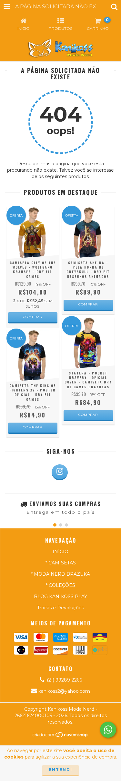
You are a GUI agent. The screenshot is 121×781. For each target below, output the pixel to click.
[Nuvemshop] (60, 736)
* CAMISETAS (60, 563)
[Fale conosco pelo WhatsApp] (108, 730)
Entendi (60, 769)
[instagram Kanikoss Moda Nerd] (60, 472)
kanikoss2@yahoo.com (64, 691)
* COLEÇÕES (60, 585)
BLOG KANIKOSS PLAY (60, 596)
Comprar (32, 317)
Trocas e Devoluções (60, 608)
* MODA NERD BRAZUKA (60, 574)
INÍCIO (60, 551)
